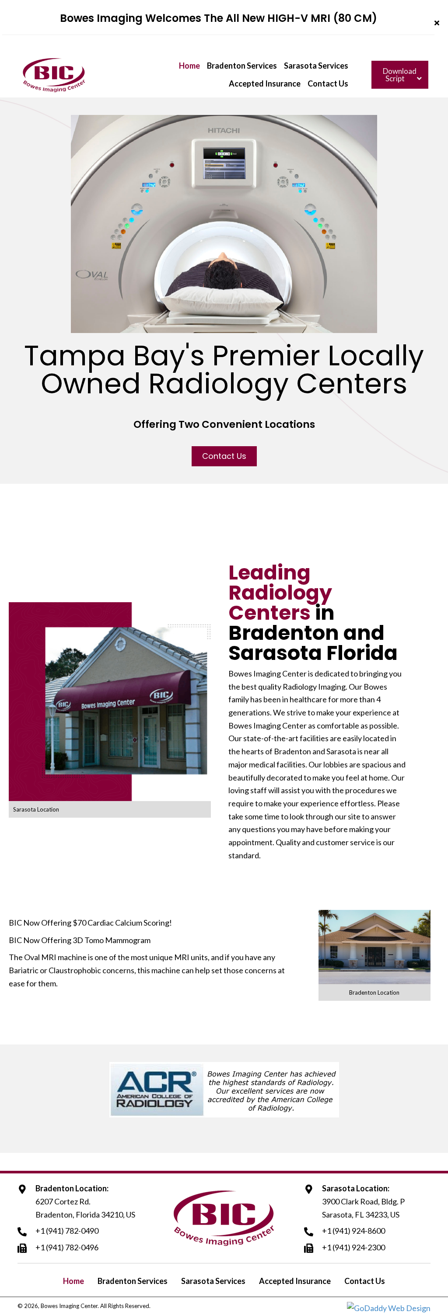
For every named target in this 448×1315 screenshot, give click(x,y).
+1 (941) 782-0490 (66, 1230)
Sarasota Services (213, 1281)
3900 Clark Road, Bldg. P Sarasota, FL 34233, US (363, 1208)
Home (73, 1281)
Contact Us (364, 1281)
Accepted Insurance (295, 1281)
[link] (189, 66)
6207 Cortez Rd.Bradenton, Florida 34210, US (85, 1208)
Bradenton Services (133, 1281)
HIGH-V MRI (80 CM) (322, 18)
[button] (438, 23)
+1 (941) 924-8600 (353, 1230)
